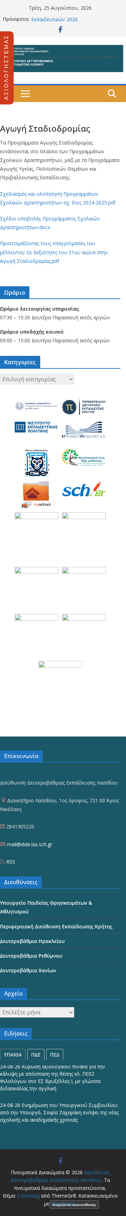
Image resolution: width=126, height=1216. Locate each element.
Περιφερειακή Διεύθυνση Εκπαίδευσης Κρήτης (56, 926)
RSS (10, 861)
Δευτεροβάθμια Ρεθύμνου (31, 955)
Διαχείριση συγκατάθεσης (74, 1204)
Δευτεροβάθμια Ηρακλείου (32, 941)
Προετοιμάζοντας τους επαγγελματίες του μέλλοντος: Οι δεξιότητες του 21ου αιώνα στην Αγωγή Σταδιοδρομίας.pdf (54, 252)
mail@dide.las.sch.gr (29, 844)
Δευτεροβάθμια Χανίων (28, 970)
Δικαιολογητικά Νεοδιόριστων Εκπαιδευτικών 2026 (66, 21)
